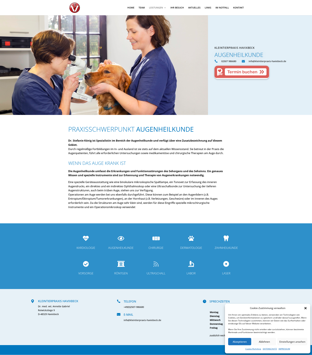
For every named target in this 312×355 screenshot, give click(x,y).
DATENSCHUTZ (270, 349)
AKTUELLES (194, 8)
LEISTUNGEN (156, 8)
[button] (305, 308)
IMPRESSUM (284, 349)
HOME (130, 8)
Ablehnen (264, 341)
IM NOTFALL (222, 8)
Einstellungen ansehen (292, 341)
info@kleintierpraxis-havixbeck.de (142, 320)
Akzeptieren (240, 341)
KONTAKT (238, 8)
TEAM (142, 8)
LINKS (208, 8)
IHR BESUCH (177, 8)
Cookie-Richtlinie (253, 349)
